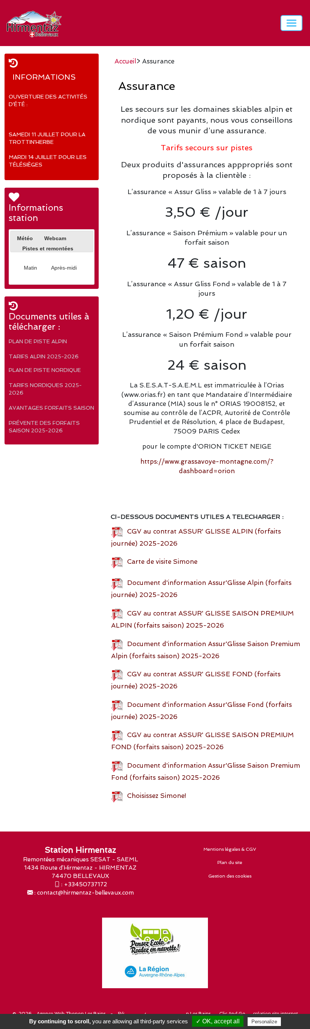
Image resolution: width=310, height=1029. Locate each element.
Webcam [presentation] (55, 238)
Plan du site (229, 862)
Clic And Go (232, 1013)
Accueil (125, 61)
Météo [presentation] (25, 238)
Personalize (264, 1021)
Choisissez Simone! (154, 795)
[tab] (25, 238)
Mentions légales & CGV (229, 849)
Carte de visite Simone (160, 561)
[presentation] (17, 247)
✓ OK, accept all (218, 1021)
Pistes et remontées (47, 248)
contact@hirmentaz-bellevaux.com (85, 892)
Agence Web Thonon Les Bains (71, 1013)
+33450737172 (85, 884)
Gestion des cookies (229, 876)
